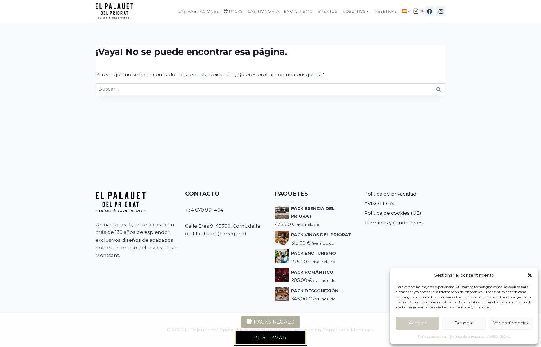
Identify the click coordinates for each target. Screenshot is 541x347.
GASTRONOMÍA (263, 11)
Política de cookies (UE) (392, 213)
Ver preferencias (510, 323)
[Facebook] (429, 11)
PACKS (235, 11)
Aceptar (417, 323)
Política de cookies (432, 336)
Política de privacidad (467, 336)
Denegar (464, 323)
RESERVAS (385, 11)
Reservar (271, 337)
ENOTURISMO (298, 11)
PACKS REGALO (274, 322)
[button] (530, 275)
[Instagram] (440, 11)
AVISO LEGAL (498, 336)
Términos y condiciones (393, 222)
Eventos (327, 11)
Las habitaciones (198, 11)
